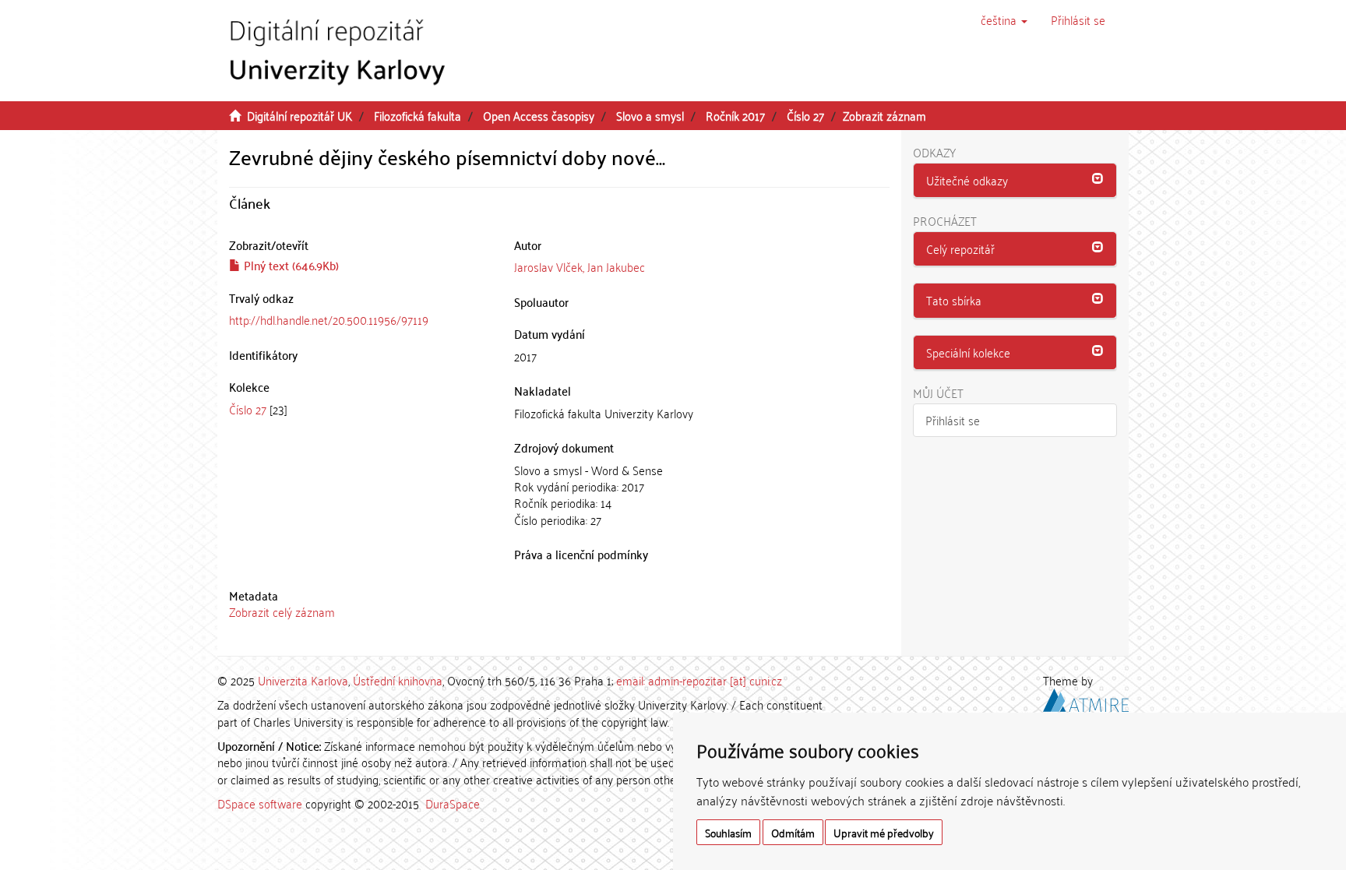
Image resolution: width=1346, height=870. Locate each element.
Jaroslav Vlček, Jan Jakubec (579, 266)
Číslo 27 (805, 115)
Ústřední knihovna (397, 680)
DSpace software (259, 803)
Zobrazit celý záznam (282, 611)
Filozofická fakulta (417, 115)
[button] (1004, 19)
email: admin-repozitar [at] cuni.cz (699, 680)
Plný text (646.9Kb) (290, 265)
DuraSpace (452, 803)
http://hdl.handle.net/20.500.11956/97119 (328, 319)
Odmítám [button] (793, 832)
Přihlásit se (952, 420)
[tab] (1015, 181)
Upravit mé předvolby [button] (883, 832)
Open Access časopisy (538, 115)
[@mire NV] (1086, 698)
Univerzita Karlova (303, 680)
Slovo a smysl (650, 115)
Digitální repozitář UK (299, 115)
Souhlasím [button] (728, 832)
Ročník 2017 (735, 115)
